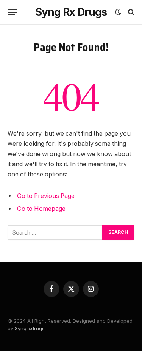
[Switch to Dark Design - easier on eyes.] (118, 12)
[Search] (130, 12)
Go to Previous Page (46, 195)
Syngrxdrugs (30, 328)
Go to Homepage (41, 208)
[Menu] (12, 12)
